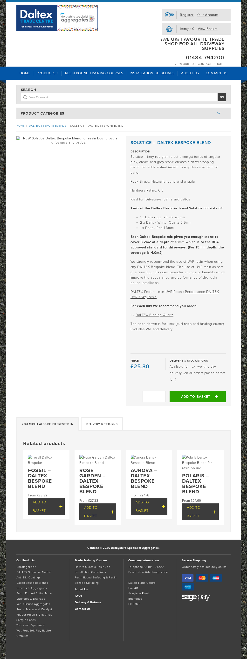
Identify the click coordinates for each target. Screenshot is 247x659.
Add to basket (196, 397)
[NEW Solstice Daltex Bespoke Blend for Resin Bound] (68, 188)
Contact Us (216, 73)
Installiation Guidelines (90, 572)
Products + (47, 73)
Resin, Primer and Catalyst (34, 609)
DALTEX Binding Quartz (154, 315)
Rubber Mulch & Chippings (34, 614)
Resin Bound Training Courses (94, 73)
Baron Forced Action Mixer (34, 593)
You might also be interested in (47, 424)
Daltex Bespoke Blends (47, 125)
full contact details (199, 64)
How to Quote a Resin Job (92, 567)
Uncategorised (26, 567)
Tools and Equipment (30, 625)
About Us (190, 73)
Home (25, 73)
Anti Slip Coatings (28, 577)
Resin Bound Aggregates (33, 604)
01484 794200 (205, 58)
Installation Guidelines (152, 73)
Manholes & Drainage (30, 598)
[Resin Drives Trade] (57, 18)
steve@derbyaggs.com (152, 572)
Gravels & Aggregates (31, 588)
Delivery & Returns (101, 424)
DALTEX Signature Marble (33, 572)
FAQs (78, 595)
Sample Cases (26, 620)
